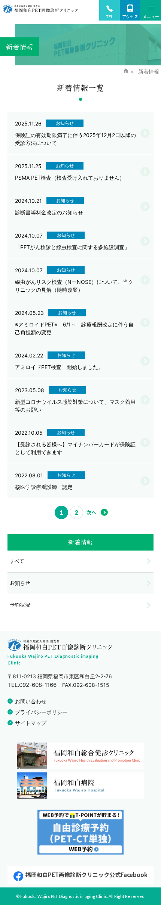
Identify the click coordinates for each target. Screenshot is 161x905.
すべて (16, 561)
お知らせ (19, 583)
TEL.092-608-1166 (32, 684)
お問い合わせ (30, 701)
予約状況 (19, 604)
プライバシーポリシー (41, 712)
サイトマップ (30, 723)
